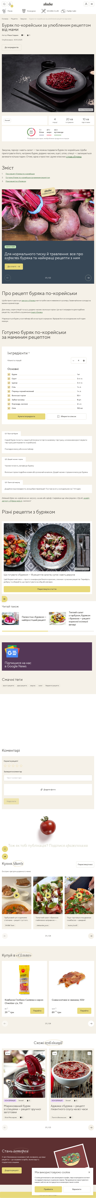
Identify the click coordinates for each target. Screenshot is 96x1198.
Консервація (10, 1100)
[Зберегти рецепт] (5, 849)
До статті (12, 266)
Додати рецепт (12, 1170)
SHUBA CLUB (53, 11)
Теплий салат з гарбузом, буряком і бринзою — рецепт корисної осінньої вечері (79, 618)
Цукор (14, 383)
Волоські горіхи (19, 395)
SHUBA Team (9, 925)
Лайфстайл (71, 11)
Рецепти (14, 19)
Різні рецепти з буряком (16, 181)
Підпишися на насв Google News (18, 664)
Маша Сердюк (12, 35)
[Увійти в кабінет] (86, 4)
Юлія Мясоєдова (11, 1117)
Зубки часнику (18, 400)
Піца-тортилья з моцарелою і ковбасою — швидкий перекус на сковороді (79, 920)
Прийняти (48, 1189)
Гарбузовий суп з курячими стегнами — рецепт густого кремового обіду (16, 920)
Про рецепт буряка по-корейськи (20, 174)
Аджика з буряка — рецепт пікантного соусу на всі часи (69, 1107)
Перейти (37, 1011)
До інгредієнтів (11, 47)
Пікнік (10, 11)
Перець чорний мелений (23, 391)
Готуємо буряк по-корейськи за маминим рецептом (28, 177)
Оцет (14, 379)
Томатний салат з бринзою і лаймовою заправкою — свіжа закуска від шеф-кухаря (48, 920)
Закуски (23, 19)
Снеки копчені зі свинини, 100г (68, 999)
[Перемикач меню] (91, 4)
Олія (14, 408)
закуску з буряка (28, 300)
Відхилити (76, 1189)
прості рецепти (8, 685)
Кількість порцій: (14, 360)
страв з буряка (73, 156)
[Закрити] (89, 1172)
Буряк (14, 374)
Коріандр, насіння (20, 404)
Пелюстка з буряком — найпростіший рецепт (34, 618)
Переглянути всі (85, 864)
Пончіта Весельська (59, 1117)
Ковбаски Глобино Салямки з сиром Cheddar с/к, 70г (24, 1001)
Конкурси (31, 11)
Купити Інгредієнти (26, 416)
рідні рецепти (22, 685)
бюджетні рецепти (52, 685)
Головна (5, 19)
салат (40, 685)
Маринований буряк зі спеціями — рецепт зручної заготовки (22, 1109)
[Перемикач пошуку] (4, 4)
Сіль (14, 387)
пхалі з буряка (36, 312)
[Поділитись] (5, 856)
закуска (32, 685)
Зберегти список (68, 416)
